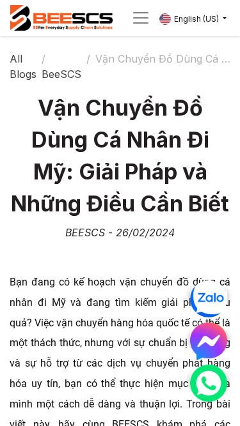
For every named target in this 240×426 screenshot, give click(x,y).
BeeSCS (61, 74)
